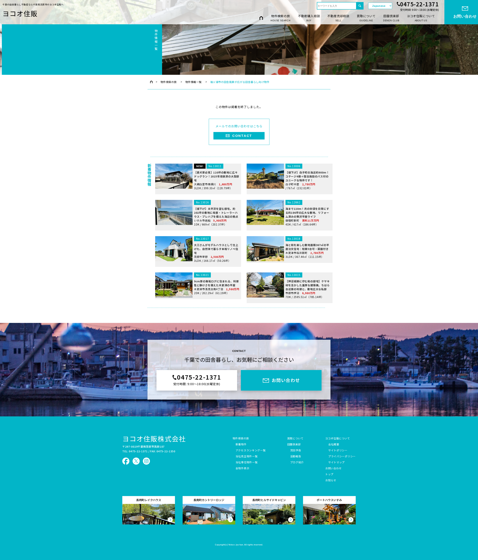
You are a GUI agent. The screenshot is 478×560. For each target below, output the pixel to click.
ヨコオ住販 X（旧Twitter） (136, 461)
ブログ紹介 (297, 462)
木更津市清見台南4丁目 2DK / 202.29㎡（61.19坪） (216, 284)
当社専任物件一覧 (247, 462)
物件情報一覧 (193, 82)
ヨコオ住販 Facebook (125, 461)
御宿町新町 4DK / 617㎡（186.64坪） (307, 213)
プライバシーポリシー (342, 456)
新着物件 (241, 444)
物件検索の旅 (281, 18)
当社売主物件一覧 (247, 456)
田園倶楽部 (391, 18)
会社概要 (333, 444)
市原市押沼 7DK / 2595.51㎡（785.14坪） (307, 286)
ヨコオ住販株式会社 (154, 438)
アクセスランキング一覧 (251, 450)
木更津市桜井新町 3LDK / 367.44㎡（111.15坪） (307, 248)
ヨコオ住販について (421, 18)
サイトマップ (336, 462)
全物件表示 (242, 468)
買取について (366, 18)
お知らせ (330, 480)
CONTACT (242, 136)
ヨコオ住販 (20, 13)
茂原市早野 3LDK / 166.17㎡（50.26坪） (216, 250)
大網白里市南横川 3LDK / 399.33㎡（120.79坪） (216, 177)
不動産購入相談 (309, 18)
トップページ (151, 82)
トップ (329, 474)
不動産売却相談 (338, 18)
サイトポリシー (337, 450)
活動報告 (295, 456)
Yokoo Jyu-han (236, 545)
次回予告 (295, 450)
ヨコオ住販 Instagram (146, 461)
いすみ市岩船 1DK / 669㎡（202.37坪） (216, 213)
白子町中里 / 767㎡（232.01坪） (307, 177)
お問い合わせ (333, 468)
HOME (261, 18)
